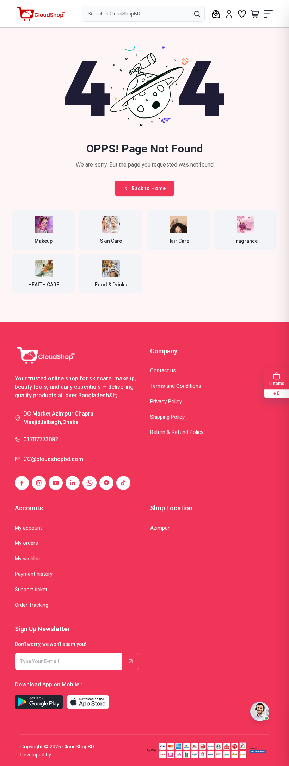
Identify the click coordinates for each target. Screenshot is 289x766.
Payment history (34, 574)
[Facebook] (22, 483)
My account (28, 528)
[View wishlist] (241, 13)
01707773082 (40, 439)
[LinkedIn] (73, 483)
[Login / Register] (229, 14)
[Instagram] (39, 483)
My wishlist (27, 558)
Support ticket (31, 589)
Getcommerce (70, 755)
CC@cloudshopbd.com (53, 459)
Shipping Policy (167, 417)
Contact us (163, 370)
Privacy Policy (166, 401)
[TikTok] (123, 483)
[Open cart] (255, 14)
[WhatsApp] (89, 483)
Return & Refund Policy (176, 432)
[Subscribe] (130, 661)
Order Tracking (31, 605)
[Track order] (215, 13)
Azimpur (160, 528)
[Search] (196, 13)
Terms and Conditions (175, 386)
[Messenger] (106, 483)
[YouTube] (56, 483)
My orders (26, 543)
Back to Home (148, 188)
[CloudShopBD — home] (40, 14)
